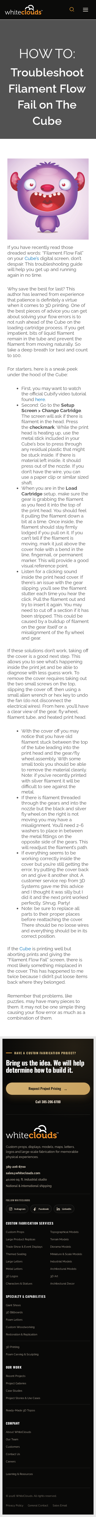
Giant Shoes (13, 1305)
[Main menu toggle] (85, 9)
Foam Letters (14, 1319)
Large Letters (14, 1261)
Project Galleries (16, 1383)
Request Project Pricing (48, 1088)
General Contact (38, 1505)
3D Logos (12, 1276)
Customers (13, 1446)
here (40, 399)
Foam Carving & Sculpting (22, 1354)
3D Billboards (14, 1312)
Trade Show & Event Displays (24, 1246)
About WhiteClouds (18, 1432)
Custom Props (15, 1232)
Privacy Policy (14, 1505)
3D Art (54, 1276)
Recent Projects (15, 1376)
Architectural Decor (62, 1283)
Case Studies (14, 1390)
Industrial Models (61, 1261)
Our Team (12, 1439)
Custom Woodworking (20, 1327)
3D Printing (12, 1347)
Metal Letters (14, 1269)
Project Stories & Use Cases (23, 1398)
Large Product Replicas (20, 1239)
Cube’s (32, 258)
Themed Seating (16, 1254)
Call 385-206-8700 (48, 1101)
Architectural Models (63, 1269)
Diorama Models (60, 1246)
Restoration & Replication (21, 1334)
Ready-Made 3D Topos (20, 1410)
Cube (25, 948)
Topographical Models (64, 1232)
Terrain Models (59, 1239)
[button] (72, 10)
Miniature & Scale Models (66, 1254)
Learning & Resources (19, 1474)
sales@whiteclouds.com (23, 1173)
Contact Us (13, 1454)
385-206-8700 (16, 1167)
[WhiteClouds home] (32, 1131)
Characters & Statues (19, 1283)
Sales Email (60, 1505)
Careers (11, 1461)
